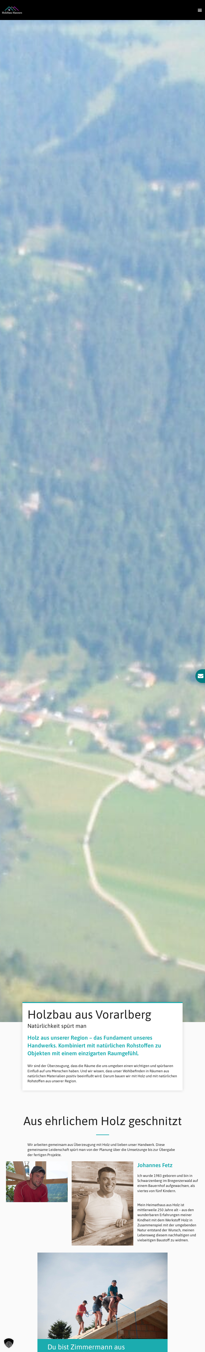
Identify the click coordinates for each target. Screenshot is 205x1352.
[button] (199, 10)
